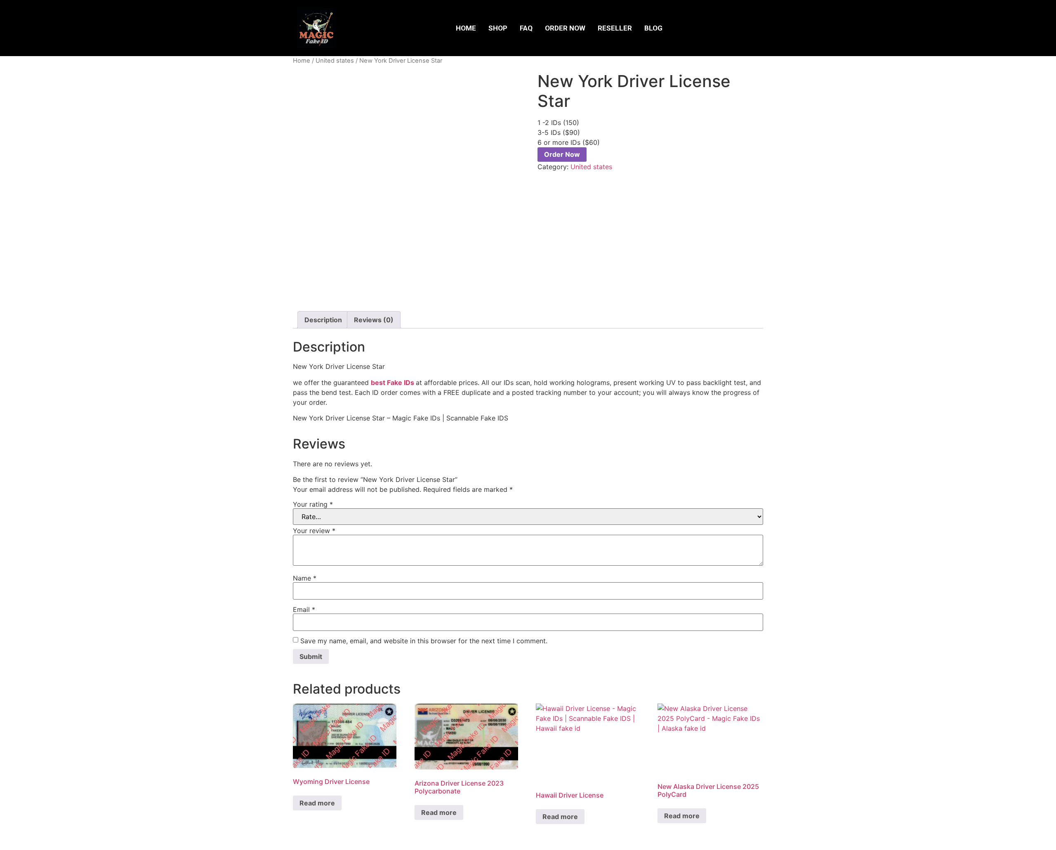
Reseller (615, 28)
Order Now (565, 28)
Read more (317, 803)
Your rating (313, 504)
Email (304, 609)
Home (466, 28)
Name (304, 578)
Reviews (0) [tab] (374, 320)
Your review (314, 530)
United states (335, 60)
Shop (497, 28)
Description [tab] (323, 320)
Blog (653, 28)
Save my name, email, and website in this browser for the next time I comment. (423, 641)
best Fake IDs (392, 382)
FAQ (526, 28)
